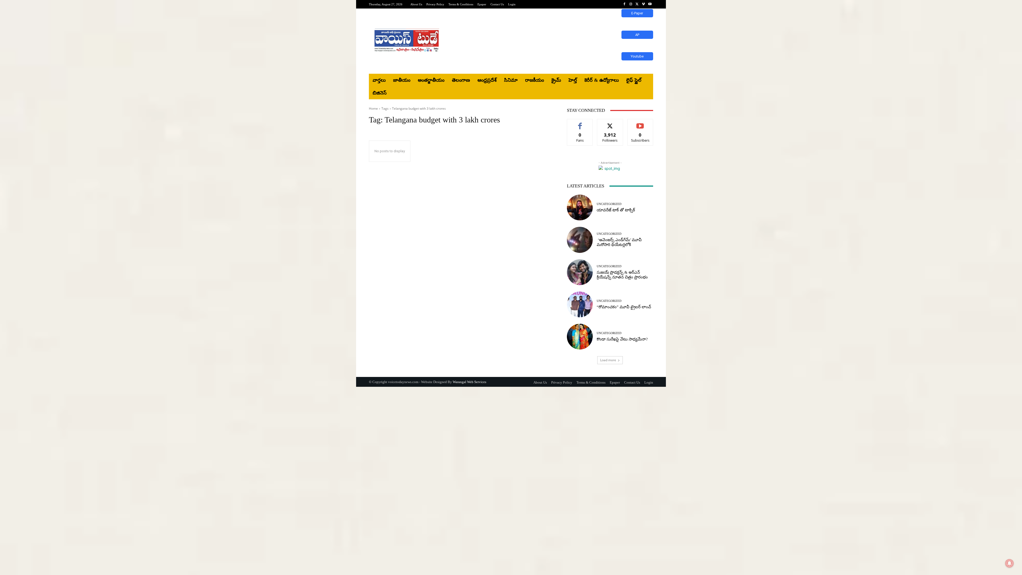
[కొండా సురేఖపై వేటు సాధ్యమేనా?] (580, 337)
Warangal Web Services (469, 382)
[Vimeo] (643, 4)
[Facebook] (624, 4)
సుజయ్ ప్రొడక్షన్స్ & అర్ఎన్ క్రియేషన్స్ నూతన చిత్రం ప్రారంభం (622, 274)
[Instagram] (631, 4)
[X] (637, 4)
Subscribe (640, 123)
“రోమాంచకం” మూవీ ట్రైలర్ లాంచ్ (624, 307)
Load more (608, 360)
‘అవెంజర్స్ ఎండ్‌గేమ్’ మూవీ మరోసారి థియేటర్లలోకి (619, 242)
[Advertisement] (555, 41)
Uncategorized (609, 204)
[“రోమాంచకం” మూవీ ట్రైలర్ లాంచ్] (580, 304)
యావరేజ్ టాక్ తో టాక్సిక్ (616, 210)
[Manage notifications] (1009, 563)
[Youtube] (650, 4)
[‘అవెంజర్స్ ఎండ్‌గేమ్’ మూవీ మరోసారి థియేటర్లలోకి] (580, 240)
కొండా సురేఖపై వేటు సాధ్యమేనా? (622, 339)
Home (373, 108)
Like (580, 123)
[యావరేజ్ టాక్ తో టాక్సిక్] (580, 207)
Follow (610, 123)
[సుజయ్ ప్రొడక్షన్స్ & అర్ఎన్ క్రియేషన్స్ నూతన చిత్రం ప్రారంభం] (580, 272)
